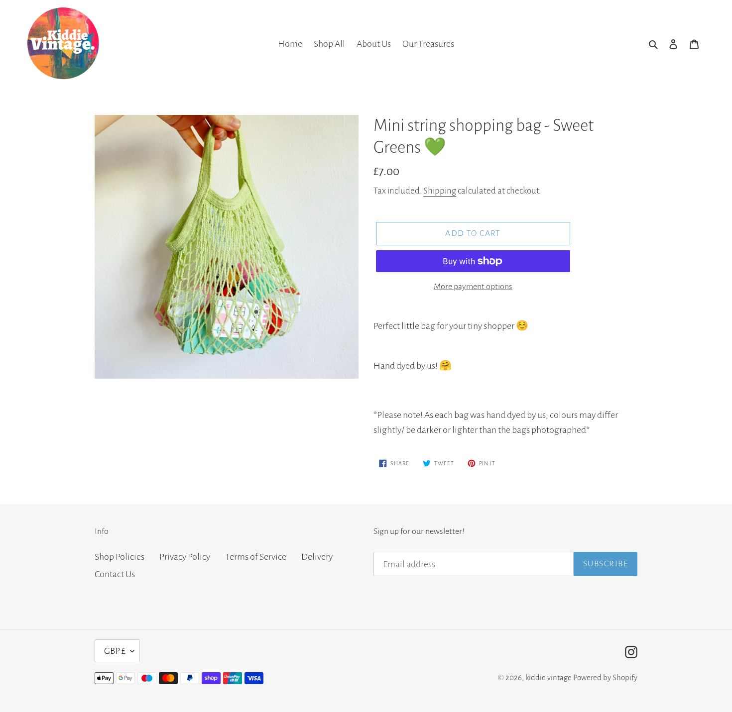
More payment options (473, 286)
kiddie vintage (548, 677)
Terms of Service (255, 557)
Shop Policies (119, 557)
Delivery (317, 557)
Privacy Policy (184, 557)
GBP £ (114, 651)
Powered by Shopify (605, 677)
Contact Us (115, 574)
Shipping (439, 191)
